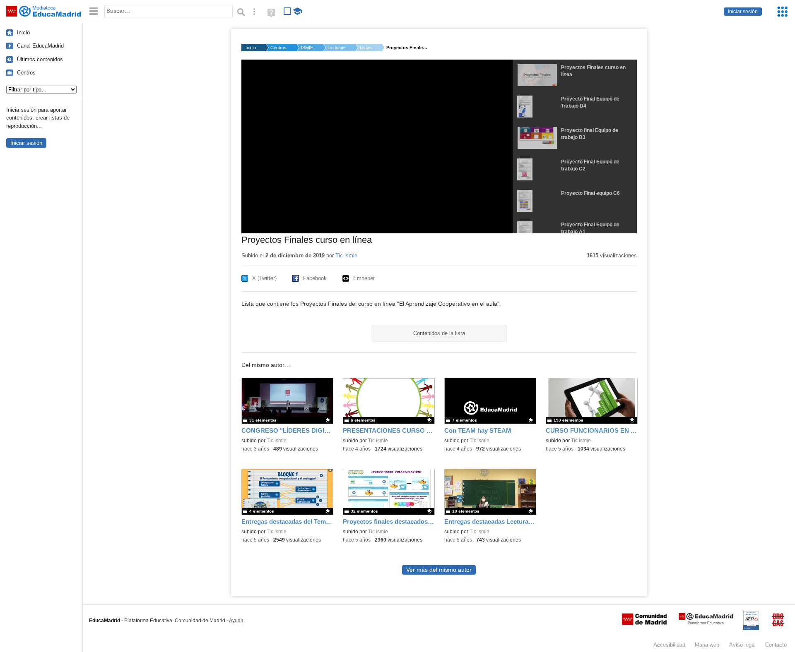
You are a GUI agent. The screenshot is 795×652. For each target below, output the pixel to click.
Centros (26, 73)
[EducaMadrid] (706, 623)
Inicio (23, 32)
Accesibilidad (669, 645)
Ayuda (236, 620)
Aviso (742, 645)
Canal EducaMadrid (40, 46)
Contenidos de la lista (439, 333)
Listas (366, 47)
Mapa (707, 645)
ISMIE (307, 47)
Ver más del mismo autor (439, 570)
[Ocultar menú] (93, 11)
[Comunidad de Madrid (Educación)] (644, 623)
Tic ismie (336, 47)
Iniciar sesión (743, 11)
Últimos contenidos (40, 59)
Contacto (776, 645)
